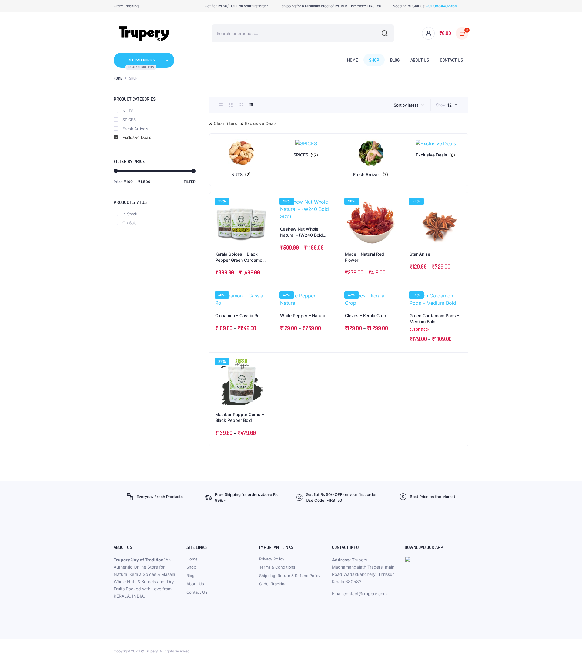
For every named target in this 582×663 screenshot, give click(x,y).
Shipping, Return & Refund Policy (289, 575)
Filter (190, 181)
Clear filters (225, 123)
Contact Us (451, 60)
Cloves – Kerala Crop (365, 315)
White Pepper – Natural (303, 315)
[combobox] (409, 105)
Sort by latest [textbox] (406, 105)
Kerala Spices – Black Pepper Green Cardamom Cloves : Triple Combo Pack (240, 257)
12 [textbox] (449, 105)
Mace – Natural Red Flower (364, 257)
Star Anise (420, 254)
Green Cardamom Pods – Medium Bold (434, 318)
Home (352, 60)
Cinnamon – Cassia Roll (238, 315)
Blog (395, 60)
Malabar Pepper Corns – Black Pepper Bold (239, 417)
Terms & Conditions (277, 567)
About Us (419, 60)
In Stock (129, 214)
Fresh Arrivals (135, 128)
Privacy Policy (271, 558)
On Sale (129, 222)
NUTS (127, 110)
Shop (374, 60)
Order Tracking (126, 6)
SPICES (128, 119)
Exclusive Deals (261, 123)
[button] (266, 216)
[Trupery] (144, 33)
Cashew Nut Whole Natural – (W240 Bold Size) (301, 232)
